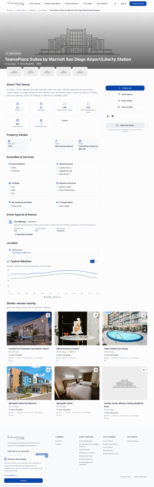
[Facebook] (113, 116)
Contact (58, 444)
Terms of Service (140, 477)
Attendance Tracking (87, 453)
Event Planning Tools (111, 454)
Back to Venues (15, 53)
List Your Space (133, 441)
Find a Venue (35, 4)
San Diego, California (21, 253)
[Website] (108, 116)
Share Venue (127, 101)
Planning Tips (108, 450)
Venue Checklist (71, 4)
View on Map (126, 107)
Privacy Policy (125, 477)
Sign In (123, 4)
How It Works (102, 4)
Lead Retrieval (84, 450)
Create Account (138, 4)
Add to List (126, 88)
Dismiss (23, 480)
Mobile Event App (85, 456)
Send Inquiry (127, 94)
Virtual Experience (86, 459)
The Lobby (87, 4)
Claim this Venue (127, 125)
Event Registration (86, 441)
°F (92, 261)
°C (97, 261)
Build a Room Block (52, 4)
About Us (58, 441)
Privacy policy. (9, 475)
